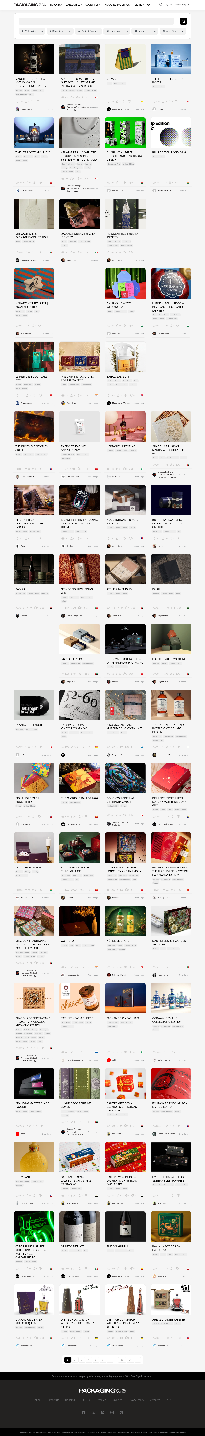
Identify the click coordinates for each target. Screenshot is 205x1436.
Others (131, 311)
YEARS (138, 5)
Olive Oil (44, 594)
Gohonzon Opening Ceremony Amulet (120, 800)
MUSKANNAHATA (165, 190)
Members (154, 1400)
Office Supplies (126, 1022)
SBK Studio (25, 755)
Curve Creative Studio (29, 260)
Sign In (168, 4)
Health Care (175, 315)
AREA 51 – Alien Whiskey (169, 1319)
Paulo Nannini (163, 975)
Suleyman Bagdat (119, 975)
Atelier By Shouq (119, 589)
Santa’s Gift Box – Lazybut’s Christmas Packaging (122, 1107)
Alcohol (19, 90)
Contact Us (53, 1400)
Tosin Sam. (162, 1203)
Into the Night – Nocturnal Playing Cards (29, 523)
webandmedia (26, 1346)
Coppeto (67, 941)
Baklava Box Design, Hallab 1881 (166, 1248)
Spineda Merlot (72, 1246)
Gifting (27, 90)
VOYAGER (113, 79)
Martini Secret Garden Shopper (169, 943)
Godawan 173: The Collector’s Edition (167, 1020)
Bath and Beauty (68, 90)
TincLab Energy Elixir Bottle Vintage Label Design (168, 729)
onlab (114, 1060)
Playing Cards (21, 94)
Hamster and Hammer (166, 755)
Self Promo (66, 458)
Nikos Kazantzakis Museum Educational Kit (124, 727)
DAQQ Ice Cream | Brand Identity (78, 235)
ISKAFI (156, 589)
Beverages (20, 311)
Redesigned (86, 384)
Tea (179, 531)
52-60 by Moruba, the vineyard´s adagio (75, 727)
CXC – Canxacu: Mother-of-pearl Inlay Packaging (125, 661)
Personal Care (126, 245)
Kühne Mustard (118, 941)
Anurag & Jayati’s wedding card (119, 305)
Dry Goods (38, 1033)
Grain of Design (27, 1203)
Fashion (88, 164)
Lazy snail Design (119, 755)
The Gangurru (117, 1246)
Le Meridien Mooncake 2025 (31, 378)
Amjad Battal (71, 260)
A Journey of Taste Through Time (75, 869)
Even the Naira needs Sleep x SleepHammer (168, 1179)
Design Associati (27, 1276)
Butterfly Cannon (164, 898)
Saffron (32, 1041)
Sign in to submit (144, 1376)
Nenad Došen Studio (166, 824)
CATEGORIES (73, 5)
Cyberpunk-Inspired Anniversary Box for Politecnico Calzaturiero (30, 1252)
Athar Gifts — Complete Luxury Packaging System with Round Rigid (79, 156)
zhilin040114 (25, 824)
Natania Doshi (26, 109)
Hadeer (24, 616)
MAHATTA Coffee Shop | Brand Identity (31, 305)
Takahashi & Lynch (28, 725)
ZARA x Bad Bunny (119, 376)
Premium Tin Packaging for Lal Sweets (77, 378)
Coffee (29, 311)
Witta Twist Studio (73, 824)
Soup (78, 172)
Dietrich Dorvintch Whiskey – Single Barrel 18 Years (124, 1323)
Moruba (70, 755)
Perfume (133, 385)
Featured (101, 1400)
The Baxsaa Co (27, 898)
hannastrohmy (117, 190)
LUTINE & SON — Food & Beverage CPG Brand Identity (168, 307)
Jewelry (87, 168)
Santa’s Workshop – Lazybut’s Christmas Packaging (122, 1181)
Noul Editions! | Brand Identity (122, 522)
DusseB (70, 898)
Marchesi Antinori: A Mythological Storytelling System (30, 83)
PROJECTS (55, 5)
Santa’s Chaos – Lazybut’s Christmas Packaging (76, 1181)
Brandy (80, 164)
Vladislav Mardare (28, 477)
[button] (161, 5)
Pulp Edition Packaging (169, 152)
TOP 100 (85, 1400)
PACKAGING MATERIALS (117, 5)
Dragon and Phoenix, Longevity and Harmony (124, 869)
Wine (31, 94)
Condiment (112, 945)
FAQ (168, 1400)
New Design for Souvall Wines (78, 591)
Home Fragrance (76, 168)
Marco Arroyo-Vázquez (121, 109)
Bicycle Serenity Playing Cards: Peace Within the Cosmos (79, 523)
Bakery (18, 157)
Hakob (160, 546)
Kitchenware (28, 454)
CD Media (20, 729)
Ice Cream (72, 241)
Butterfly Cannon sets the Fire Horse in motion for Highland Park (170, 871)
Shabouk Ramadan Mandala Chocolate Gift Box (170, 450)
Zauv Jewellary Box (30, 867)
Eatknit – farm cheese (77, 1018)
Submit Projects (182, 4)
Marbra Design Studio (75, 616)
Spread (122, 949)
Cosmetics (127, 241)
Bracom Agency (27, 190)
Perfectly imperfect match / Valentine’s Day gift (169, 802)
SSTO (160, 109)
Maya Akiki (162, 1276)
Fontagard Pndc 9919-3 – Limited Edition (169, 1105)
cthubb (115, 682)
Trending (70, 1400)
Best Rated (28, 157)
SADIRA (20, 589)
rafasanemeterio (73, 477)
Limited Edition (37, 90)
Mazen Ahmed (117, 1134)
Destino (24, 546)
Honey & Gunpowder (75, 1060)
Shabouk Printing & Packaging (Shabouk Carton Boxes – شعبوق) (78, 107)
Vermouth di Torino (121, 446)
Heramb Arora (163, 333)
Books (110, 311)
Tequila (40, 1327)
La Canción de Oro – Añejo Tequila (29, 1321)
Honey (33, 1037)
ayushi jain (116, 333)
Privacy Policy (136, 1400)
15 (122, 1360)
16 (130, 1360)
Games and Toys (114, 164)
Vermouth (132, 451)
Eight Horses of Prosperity (27, 800)
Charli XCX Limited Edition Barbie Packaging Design (125, 156)
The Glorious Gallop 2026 (79, 798)
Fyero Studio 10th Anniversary (74, 448)
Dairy (136, 381)
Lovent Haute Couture (169, 659)
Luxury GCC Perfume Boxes (76, 1105)
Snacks (64, 245)
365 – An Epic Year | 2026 (123, 1018)
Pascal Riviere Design (166, 1134)
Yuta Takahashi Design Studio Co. (121, 823)
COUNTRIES (91, 5)
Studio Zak (116, 477)
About (37, 1400)
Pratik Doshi (71, 403)
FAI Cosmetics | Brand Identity (122, 235)
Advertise (117, 1400)
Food (109, 83)
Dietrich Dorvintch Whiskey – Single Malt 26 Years (78, 1323)
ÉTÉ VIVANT (22, 1177)
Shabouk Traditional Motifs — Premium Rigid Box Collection (32, 944)
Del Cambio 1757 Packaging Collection (31, 235)
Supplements (172, 319)
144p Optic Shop (72, 659)
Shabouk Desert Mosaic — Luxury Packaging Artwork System (32, 1022)
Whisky (155, 883)
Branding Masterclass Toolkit (32, 1105)
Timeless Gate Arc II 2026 (32, 152)
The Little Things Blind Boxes (168, 81)
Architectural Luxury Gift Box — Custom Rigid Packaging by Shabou (78, 83)
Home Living (75, 663)
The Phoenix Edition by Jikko (31, 448)
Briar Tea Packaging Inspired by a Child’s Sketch (167, 523)
